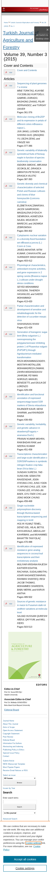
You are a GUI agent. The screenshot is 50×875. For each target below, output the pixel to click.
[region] (25, 848)
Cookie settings (33, 843)
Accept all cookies (25, 859)
